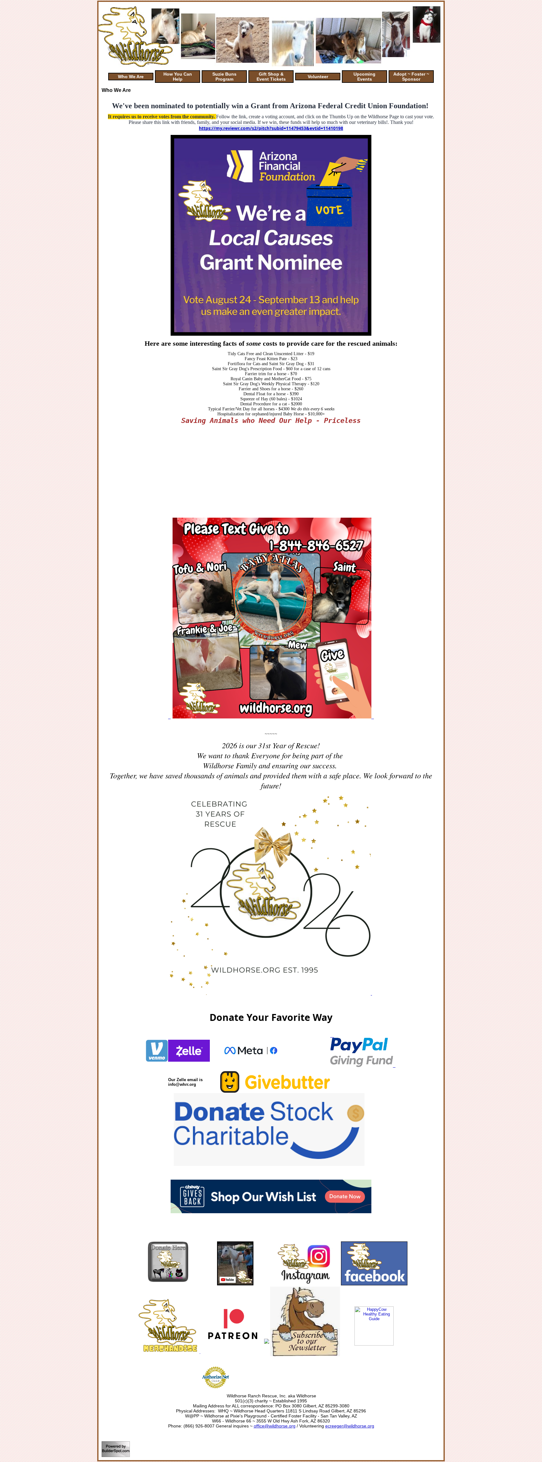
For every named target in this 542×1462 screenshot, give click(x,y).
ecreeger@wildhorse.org (349, 1425)
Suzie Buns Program (224, 77)
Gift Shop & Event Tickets (271, 77)
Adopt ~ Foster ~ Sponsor (411, 77)
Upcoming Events (364, 77)
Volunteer (318, 76)
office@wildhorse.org (274, 1425)
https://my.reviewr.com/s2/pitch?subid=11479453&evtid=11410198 (271, 128)
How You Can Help (177, 77)
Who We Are (131, 76)
